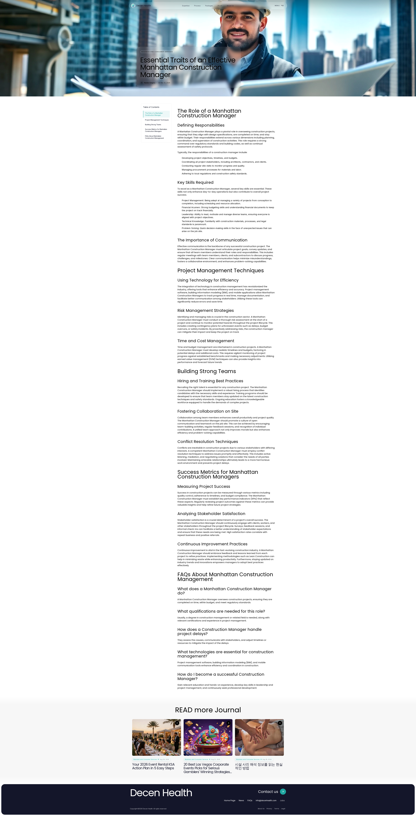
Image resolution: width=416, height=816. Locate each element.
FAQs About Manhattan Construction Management (154, 137)
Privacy (269, 809)
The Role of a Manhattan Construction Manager (154, 114)
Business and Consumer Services (157, 52)
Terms (276, 809)
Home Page (229, 800)
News (241, 800)
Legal (283, 809)
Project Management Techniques (157, 120)
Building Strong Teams (153, 124)
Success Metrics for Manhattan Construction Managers (156, 130)
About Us (261, 809)
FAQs (249, 800)
